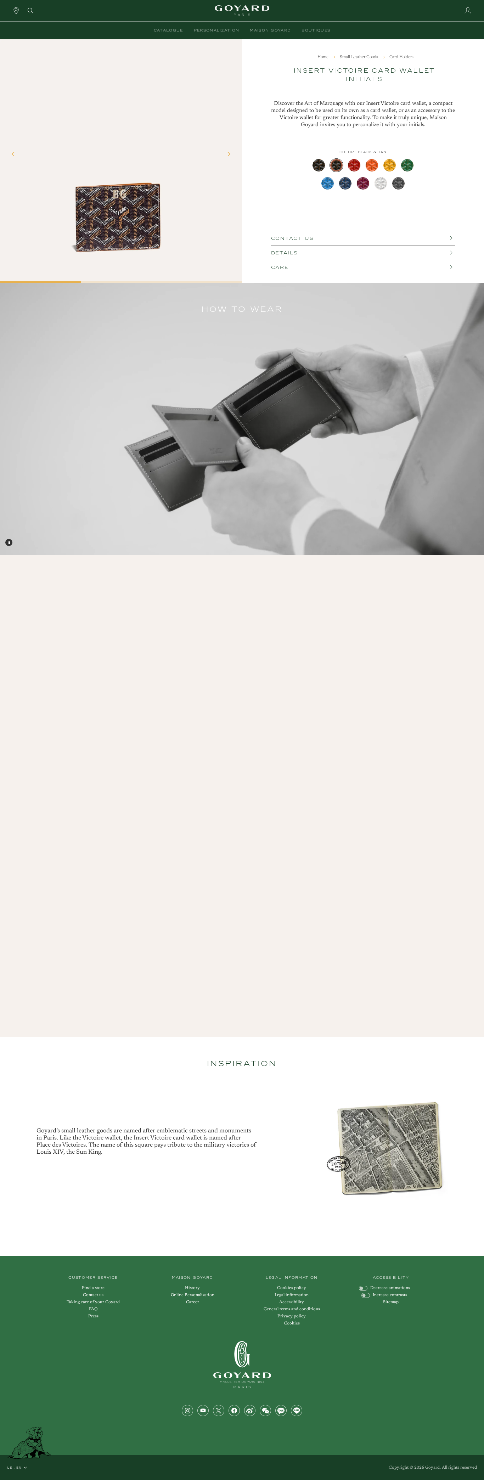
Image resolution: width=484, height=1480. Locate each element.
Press (93, 1316)
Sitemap (391, 1302)
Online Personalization (192, 1295)
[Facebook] (234, 1410)
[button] (168, 30)
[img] (30, 10)
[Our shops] (16, 10)
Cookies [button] (292, 1323)
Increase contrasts (390, 1295)
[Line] (296, 1410)
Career (192, 1302)
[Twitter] (218, 1410)
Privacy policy (291, 1316)
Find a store (93, 1288)
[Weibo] (249, 1410)
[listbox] (363, 174)
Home (323, 57)
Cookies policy (291, 1288)
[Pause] (8, 542)
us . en (14, 1467)
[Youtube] (203, 1410)
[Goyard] (242, 1364)
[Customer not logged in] (468, 10)
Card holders (401, 57)
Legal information (292, 1295)
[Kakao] (281, 1410)
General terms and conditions (292, 1309)
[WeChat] (265, 1410)
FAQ (93, 1309)
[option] (318, 165)
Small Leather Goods (359, 57)
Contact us (93, 1295)
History (192, 1288)
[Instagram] (187, 1410)
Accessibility (291, 1302)
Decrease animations (390, 1288)
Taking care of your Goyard (93, 1302)
